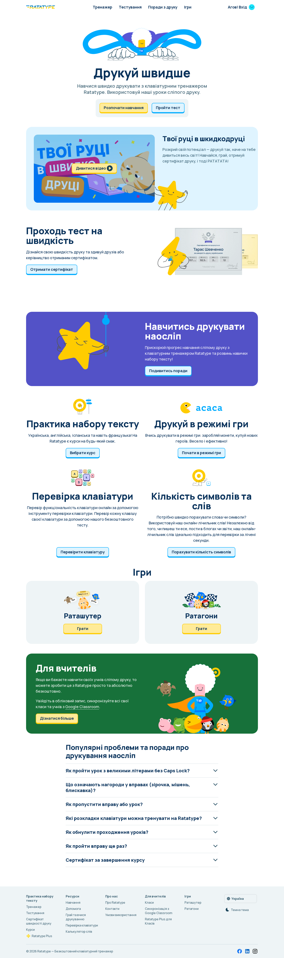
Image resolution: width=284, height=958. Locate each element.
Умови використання (120, 915)
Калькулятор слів (79, 931)
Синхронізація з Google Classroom (158, 911)
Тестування (130, 7)
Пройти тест (168, 107)
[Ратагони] (201, 612)
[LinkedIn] (247, 951)
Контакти (112, 909)
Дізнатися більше (57, 718)
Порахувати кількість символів (201, 552)
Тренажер (102, 7)
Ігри (187, 7)
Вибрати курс (82, 452)
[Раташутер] (82, 612)
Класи (149, 902)
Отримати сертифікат (51, 269)
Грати (82, 628)
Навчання (73, 902)
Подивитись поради (168, 370)
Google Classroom (82, 706)
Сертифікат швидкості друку (38, 921)
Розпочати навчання (124, 107)
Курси (30, 929)
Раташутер (193, 902)
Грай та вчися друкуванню (76, 917)
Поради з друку (162, 7)
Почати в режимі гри (201, 452)
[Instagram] (255, 951)
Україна (237, 898)
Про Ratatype (115, 902)
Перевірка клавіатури (82, 925)
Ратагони (192, 909)
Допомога (73, 909)
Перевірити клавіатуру (83, 552)
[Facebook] (239, 951)
